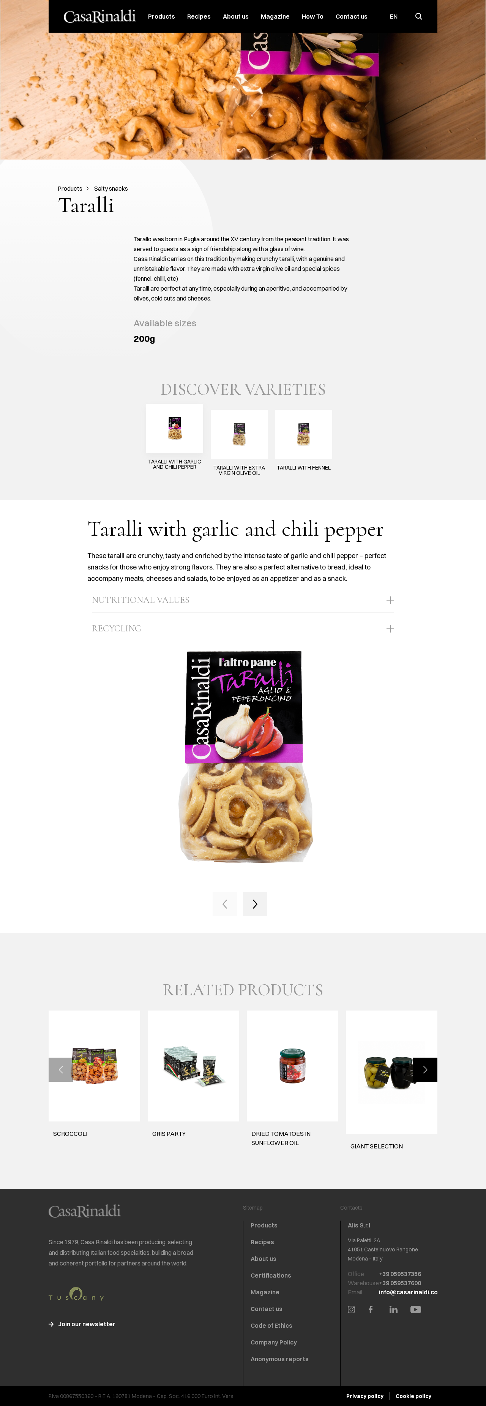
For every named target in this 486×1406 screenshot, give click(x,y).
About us (236, 16)
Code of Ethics (271, 1325)
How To (312, 16)
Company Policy (274, 1342)
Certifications (271, 1275)
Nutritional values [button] (140, 600)
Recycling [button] (116, 628)
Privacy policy (364, 1396)
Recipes (199, 16)
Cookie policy (413, 1396)
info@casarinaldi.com (411, 1292)
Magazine (275, 16)
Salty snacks (111, 188)
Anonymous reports (280, 1359)
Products (161, 16)
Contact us (352, 16)
